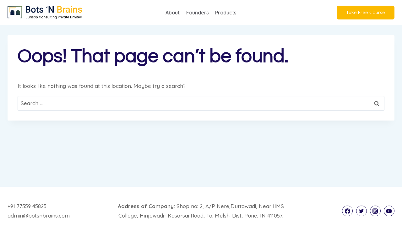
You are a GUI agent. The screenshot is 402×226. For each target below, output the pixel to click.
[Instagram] (375, 211)
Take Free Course (365, 12)
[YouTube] (389, 211)
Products (225, 12)
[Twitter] (361, 211)
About (173, 12)
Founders (197, 12)
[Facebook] (347, 211)
